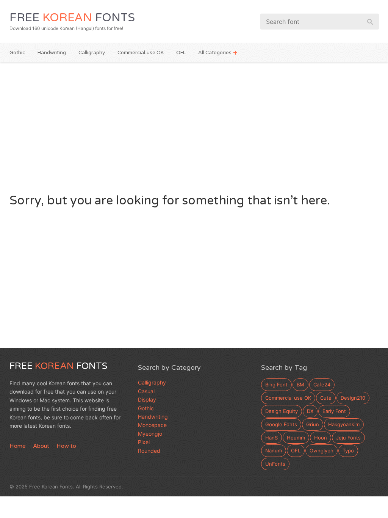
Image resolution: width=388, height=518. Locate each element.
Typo (348, 450)
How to (66, 446)
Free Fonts (72, 18)
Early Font (334, 411)
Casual (146, 391)
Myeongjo (150, 433)
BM (300, 384)
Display (147, 399)
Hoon (320, 438)
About (41, 446)
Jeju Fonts (348, 438)
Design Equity (281, 411)
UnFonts (275, 464)
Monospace (152, 425)
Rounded (149, 450)
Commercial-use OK (140, 53)
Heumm (296, 438)
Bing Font (276, 384)
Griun (312, 424)
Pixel (144, 442)
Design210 (353, 398)
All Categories (215, 53)
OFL (181, 53)
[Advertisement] (194, 127)
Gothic (17, 53)
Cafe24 (321, 384)
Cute (326, 398)
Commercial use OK (288, 398)
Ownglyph (321, 450)
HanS (271, 438)
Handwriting (52, 53)
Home (17, 446)
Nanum (273, 450)
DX (310, 411)
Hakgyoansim (344, 424)
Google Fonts (281, 424)
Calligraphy (91, 53)
